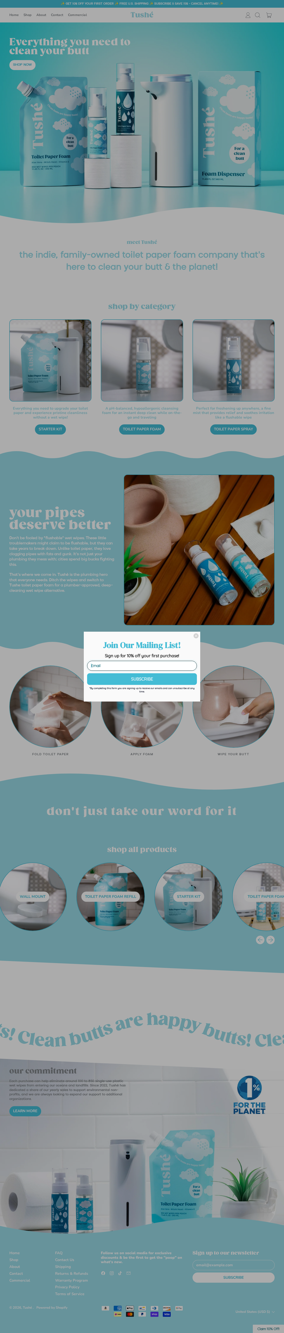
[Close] (196, 635)
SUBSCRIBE (142, 679)
